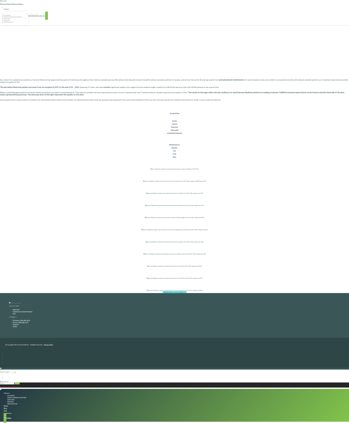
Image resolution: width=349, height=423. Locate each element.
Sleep (174, 157)
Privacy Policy (48, 345)
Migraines (174, 147)
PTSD (174, 154)
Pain (174, 150)
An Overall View (174, 113)
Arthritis (174, 124)
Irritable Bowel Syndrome (174, 133)
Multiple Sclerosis (174, 144)
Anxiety (174, 121)
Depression (174, 127)
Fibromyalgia (174, 130)
